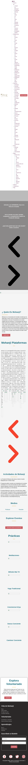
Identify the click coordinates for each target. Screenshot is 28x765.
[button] (13, 1)
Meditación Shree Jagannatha (17, 74)
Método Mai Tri (14, 572)
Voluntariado (17, 151)
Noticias (15, 184)
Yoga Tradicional (14, 588)
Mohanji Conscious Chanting (17, 94)
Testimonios (17, 154)
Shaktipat (17, 84)
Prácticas (15, 83)
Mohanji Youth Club (16, 149)
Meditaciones (16, 34)
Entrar (14, 145)
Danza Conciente (14, 624)
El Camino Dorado (16, 28)
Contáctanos (16, 186)
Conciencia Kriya (14, 607)
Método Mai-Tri (16, 106)
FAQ (14, 187)
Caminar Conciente (14, 640)
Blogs (14, 153)
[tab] (7, 509)
